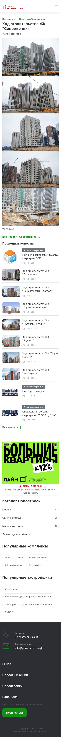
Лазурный (34, 565)
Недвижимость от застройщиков (30, 731)
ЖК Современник (14, 33)
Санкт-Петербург (12, 517)
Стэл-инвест (11, 588)
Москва (6, 509)
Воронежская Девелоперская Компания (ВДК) (28, 596)
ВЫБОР (9, 612)
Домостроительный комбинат (38, 604)
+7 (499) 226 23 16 (26, 637)
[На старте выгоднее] (10, 392)
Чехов (20, 557)
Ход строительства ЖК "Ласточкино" (35, 272)
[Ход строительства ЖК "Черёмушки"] (11, 374)
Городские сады (37, 557)
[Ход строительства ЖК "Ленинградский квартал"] (11, 291)
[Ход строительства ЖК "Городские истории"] (11, 308)
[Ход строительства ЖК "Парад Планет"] (11, 357)
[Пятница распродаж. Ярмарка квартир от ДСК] (10, 256)
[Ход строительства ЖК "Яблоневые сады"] (11, 324)
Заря (7, 557)
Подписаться (14, 712)
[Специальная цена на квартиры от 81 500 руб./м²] (10, 413)
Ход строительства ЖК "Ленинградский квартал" (37, 289)
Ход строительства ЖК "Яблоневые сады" (35, 322)
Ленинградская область (16, 534)
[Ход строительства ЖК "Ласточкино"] (11, 275)
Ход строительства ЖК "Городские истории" (35, 305)
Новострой (10, 604)
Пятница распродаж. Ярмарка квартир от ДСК (40, 256)
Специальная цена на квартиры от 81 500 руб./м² (39, 413)
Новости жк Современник (32, 18)
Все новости (8, 18)
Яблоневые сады (13, 565)
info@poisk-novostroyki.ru (30, 648)
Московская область (14, 526)
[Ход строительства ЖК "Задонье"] (11, 341)
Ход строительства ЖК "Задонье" (35, 338)
